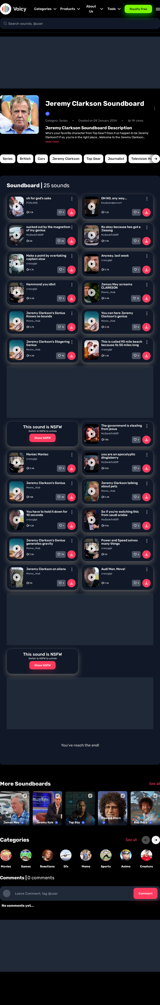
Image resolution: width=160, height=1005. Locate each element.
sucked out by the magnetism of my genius (48, 228)
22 (62, 241)
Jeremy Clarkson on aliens (46, 569)
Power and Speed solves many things (119, 542)
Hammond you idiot (40, 284)
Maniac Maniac (37, 454)
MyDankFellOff (35, 234)
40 (62, 497)
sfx (66, 866)
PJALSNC (32, 202)
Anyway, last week (115, 255)
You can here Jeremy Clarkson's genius (117, 314)
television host (143, 159)
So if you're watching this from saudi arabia (120, 513)
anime (125, 866)
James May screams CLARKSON (116, 286)
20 (62, 554)
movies (6, 866)
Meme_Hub (108, 292)
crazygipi (31, 263)
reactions (47, 866)
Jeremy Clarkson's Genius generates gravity (45, 542)
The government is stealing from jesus (121, 427)
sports (106, 866)
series (8, 159)
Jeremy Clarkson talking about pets (119, 484)
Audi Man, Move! (113, 569)
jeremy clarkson (65, 159)
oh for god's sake (38, 198)
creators (146, 866)
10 (138, 298)
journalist (116, 159)
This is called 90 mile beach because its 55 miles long (121, 343)
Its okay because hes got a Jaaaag (121, 228)
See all (154, 783)
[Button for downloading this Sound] (71, 212)
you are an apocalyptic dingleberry (118, 456)
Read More (52, 141)
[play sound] (16, 206)
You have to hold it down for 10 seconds (46, 513)
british (25, 159)
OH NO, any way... (114, 198)
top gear (93, 159)
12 (63, 327)
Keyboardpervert (111, 202)
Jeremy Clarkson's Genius (45, 483)
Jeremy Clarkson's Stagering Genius (48, 343)
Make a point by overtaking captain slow (46, 257)
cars (41, 159)
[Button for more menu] (72, 199)
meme (86, 866)
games (26, 866)
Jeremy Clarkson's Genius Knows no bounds (45, 314)
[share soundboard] (154, 108)
